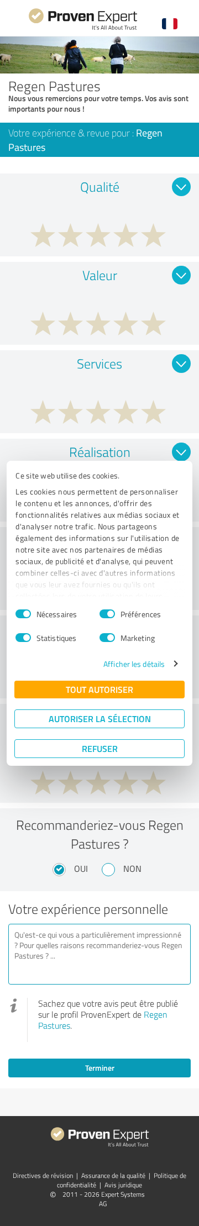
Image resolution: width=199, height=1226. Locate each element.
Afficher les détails (134, 664)
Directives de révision (43, 1175)
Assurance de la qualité (113, 1175)
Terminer (99, 1067)
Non (132, 868)
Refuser (100, 748)
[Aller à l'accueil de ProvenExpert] (83, 28)
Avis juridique (123, 1185)
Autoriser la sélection (100, 718)
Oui (81, 868)
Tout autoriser (99, 689)
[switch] (107, 613)
